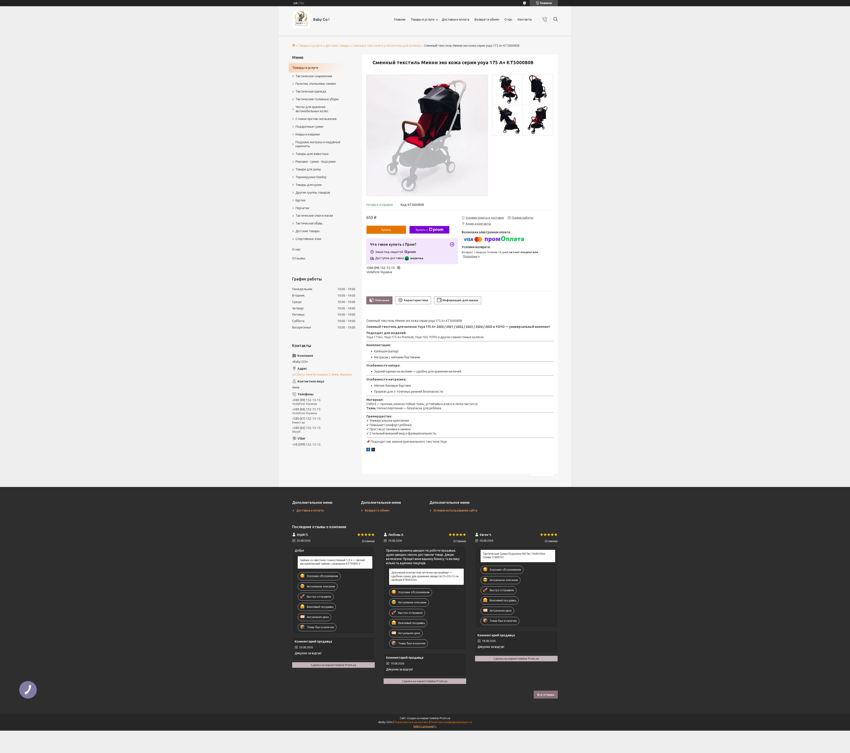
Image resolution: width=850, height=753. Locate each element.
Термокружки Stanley (311, 177)
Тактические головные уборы (317, 99)
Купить (386, 230)
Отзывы (298, 258)
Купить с (422, 230)
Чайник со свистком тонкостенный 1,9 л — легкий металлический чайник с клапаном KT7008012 (332, 562)
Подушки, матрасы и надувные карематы (318, 144)
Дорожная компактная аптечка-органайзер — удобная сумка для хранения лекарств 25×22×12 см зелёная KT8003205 (425, 576)
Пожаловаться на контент (411, 722)
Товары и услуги (422, 19)
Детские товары (337, 45)
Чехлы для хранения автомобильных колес (312, 109)
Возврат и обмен (487, 19)
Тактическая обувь (309, 223)
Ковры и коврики (308, 134)
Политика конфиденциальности (451, 722)
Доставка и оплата (455, 19)
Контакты (525, 19)
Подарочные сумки (309, 126)
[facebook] (368, 450)
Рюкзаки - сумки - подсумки (316, 161)
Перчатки (302, 208)
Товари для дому (308, 169)
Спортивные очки (308, 239)
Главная (399, 19)
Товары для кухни (309, 185)
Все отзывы (545, 694)
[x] (373, 450)
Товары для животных (312, 154)
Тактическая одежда (311, 91)
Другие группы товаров (313, 192)
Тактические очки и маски (314, 215)
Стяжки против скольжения (316, 119)
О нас (508, 19)
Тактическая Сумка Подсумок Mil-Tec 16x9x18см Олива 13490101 (514, 555)
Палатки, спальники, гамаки (316, 83)
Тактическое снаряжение (314, 76)
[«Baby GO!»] (301, 19)
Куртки (300, 200)
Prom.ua (445, 718)
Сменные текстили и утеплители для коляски (387, 45)
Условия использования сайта (455, 510)
